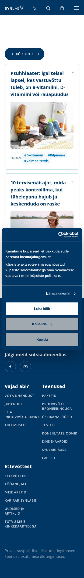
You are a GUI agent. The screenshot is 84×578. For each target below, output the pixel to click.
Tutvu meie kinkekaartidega (21, 523)
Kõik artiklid (27, 54)
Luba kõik (42, 308)
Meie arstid (15, 492)
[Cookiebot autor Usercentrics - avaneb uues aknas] (59, 235)
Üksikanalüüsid (57, 417)
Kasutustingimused (58, 550)
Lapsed (48, 458)
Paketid (49, 395)
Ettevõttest (16, 475)
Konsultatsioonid (59, 433)
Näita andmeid (58, 294)
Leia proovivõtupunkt (22, 414)
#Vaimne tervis (36, 161)
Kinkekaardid (54, 441)
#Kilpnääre (56, 155)
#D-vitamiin (33, 155)
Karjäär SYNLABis (21, 500)
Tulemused (15, 425)
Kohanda (39, 324)
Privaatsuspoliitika (21, 550)
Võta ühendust (19, 395)
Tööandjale (16, 484)
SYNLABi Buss (54, 449)
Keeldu (42, 339)
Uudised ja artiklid (14, 511)
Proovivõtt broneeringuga (57, 406)
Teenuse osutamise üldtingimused (35, 556)
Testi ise (49, 425)
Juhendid (13, 404)
